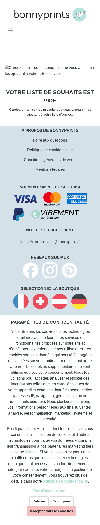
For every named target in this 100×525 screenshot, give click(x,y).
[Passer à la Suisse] (40, 302)
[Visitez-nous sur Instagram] (50, 271)
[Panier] (92, 28)
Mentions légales (50, 169)
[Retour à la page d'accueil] (50, 15)
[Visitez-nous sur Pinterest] (69, 271)
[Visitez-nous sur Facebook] (30, 271)
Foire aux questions (50, 140)
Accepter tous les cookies (51, 511)
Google (31, 452)
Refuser (39, 501)
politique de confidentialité (65, 481)
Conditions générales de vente (50, 160)
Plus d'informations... (50, 491)
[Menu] (11, 30)
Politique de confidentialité (50, 150)
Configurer (61, 501)
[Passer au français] (21, 302)
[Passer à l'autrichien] (59, 302)
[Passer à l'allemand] (79, 302)
